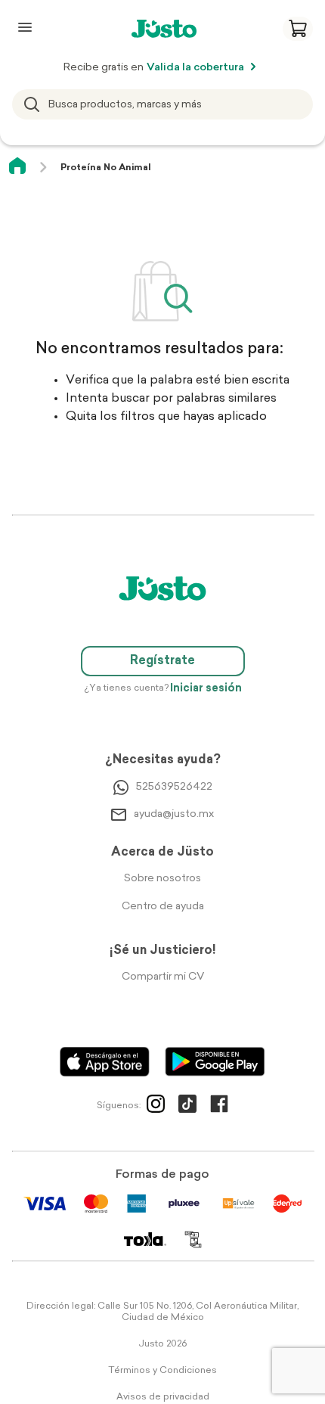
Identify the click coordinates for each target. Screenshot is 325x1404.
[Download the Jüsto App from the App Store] (105, 1061)
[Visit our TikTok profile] (187, 1107)
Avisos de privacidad (162, 1397)
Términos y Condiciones (162, 1370)
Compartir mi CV (163, 977)
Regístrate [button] (162, 661)
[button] (298, 29)
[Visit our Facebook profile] (219, 1107)
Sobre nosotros (162, 878)
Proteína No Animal (105, 167)
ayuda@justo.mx (174, 814)
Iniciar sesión (206, 688)
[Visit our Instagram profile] (156, 1107)
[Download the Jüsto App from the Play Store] (215, 1061)
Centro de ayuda (163, 906)
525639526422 (174, 787)
